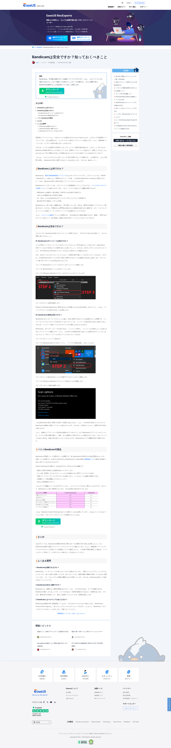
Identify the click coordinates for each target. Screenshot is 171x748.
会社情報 (68, 692)
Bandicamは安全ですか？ (45, 110)
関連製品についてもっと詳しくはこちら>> (71, 613)
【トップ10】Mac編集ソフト (124, 93)
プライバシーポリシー (76, 733)
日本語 (128, 3)
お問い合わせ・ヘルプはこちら (126, 140)
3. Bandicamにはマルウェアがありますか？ (50, 131)
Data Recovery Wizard (82, 722)
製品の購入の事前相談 (125, 145)
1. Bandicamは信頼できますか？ (47, 126)
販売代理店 (126, 692)
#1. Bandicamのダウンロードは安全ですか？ (51, 113)
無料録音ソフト (98, 695)
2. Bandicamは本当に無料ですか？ (48, 128)
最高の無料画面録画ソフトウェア (55, 175)
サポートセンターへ (130, 708)
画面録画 (111, 7)
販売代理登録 (126, 695)
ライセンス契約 (88, 733)
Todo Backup (107, 722)
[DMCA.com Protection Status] (91, 744)
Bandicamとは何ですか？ (45, 108)
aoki (37, 62)
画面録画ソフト (89, 459)
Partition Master (95, 722)
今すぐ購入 (132, 7)
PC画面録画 (38, 47)
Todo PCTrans (117, 722)
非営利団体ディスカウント (130, 698)
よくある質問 (41, 124)
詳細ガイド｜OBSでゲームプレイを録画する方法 (52, 631)
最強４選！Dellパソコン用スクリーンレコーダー (87, 631)
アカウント (109, 733)
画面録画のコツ (98, 692)
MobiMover (127, 722)
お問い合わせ (69, 698)
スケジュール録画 (47, 215)
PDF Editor (136, 722)
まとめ (39, 121)
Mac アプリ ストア (99, 698)
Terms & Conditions (99, 733)
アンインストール (64, 733)
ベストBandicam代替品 (45, 118)
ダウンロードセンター (72, 695)
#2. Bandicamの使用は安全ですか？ (48, 115)
